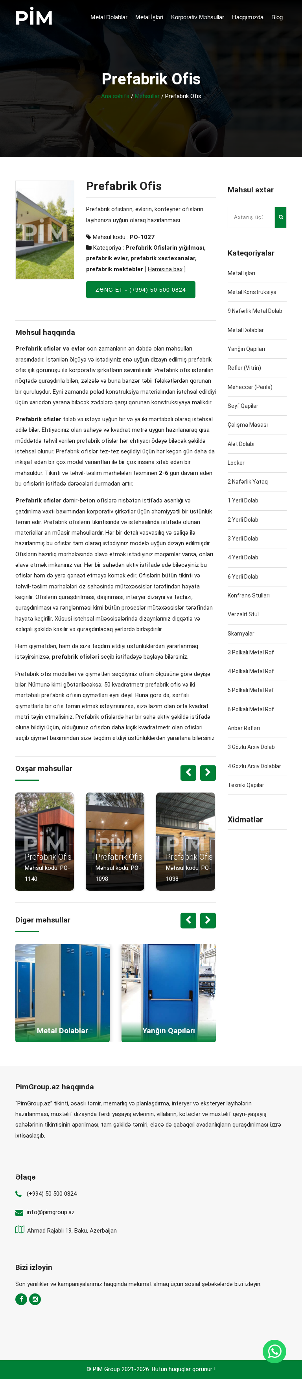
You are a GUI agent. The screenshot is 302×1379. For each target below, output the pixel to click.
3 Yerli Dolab (243, 538)
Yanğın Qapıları (246, 349)
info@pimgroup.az (51, 1212)
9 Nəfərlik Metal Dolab (255, 311)
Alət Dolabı (241, 444)
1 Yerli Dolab (243, 500)
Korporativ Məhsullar (197, 17)
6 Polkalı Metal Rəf (251, 709)
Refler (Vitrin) (244, 368)
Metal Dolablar (108, 17)
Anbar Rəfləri (244, 728)
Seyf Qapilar (243, 406)
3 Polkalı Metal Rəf (251, 652)
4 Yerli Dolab (243, 557)
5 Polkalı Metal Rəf (251, 690)
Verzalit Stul (243, 614)
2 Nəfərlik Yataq (248, 482)
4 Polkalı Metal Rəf (251, 671)
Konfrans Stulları (249, 595)
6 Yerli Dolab (243, 577)
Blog (277, 17)
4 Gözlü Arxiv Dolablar (254, 766)
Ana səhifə (115, 96)
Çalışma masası (248, 425)
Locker (236, 463)
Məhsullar (147, 96)
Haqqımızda (247, 17)
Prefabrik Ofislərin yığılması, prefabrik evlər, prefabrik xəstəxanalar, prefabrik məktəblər (146, 258)
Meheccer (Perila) (250, 387)
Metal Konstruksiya (252, 292)
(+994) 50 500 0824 (52, 1193)
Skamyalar (241, 633)
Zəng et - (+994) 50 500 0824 (141, 290)
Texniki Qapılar (246, 785)
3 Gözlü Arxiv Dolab (251, 747)
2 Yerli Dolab (243, 520)
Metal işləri (241, 273)
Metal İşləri (149, 17)
